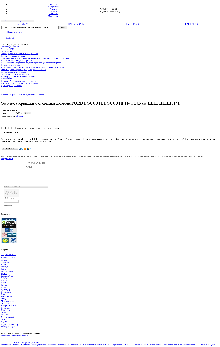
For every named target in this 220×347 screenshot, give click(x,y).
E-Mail (29, 167)
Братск (4, 273)
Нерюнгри (5, 308)
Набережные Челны (9, 305)
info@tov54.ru (7, 159)
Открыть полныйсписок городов (8, 256)
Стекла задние (155, 345)
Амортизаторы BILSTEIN (121, 345)
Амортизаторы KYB (77, 345)
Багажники (6, 345)
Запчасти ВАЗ (7, 51)
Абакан (4, 260)
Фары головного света (172, 345)
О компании (53, 16)
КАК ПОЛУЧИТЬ (193, 24)
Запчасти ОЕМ (7, 49)
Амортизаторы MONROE (98, 345)
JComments (215, 209)
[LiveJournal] (30, 148)
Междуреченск (7, 301)
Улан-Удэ (5, 315)
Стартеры (16, 345)
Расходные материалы (10, 65)
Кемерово (5, 285)
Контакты (53, 14)
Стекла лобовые (141, 345)
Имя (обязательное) (35, 163)
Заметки (53, 9)
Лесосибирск (6, 296)
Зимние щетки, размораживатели (15, 74)
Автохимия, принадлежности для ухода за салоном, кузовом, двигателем (33, 67)
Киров (4, 287)
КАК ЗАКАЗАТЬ (76, 24)
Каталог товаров (8, 95)
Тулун (3, 312)
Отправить (8, 206)
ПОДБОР (10, 38)
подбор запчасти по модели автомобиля (17, 21)
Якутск (4, 321)
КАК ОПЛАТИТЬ (134, 24)
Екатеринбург (7, 276)
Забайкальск (6, 278)
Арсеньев (5, 262)
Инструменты (7, 79)
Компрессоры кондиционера (33, 345)
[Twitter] (22, 148)
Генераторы (62, 345)
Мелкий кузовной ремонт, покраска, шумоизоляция (23, 70)
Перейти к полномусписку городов (9, 325)
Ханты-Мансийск (8, 317)
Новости (53, 11)
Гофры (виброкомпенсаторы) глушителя (18, 81)
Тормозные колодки (206, 345)
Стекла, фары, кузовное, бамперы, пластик (19, 54)
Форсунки (51, 345)
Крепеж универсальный (11, 86)
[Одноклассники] (25, 148)
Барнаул (4, 267)
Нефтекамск (6, 310)
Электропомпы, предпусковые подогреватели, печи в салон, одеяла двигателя (35, 58)
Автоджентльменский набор (13, 72)
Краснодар (5, 289)
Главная (53, 4)
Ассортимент (53, 7)
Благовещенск (7, 271)
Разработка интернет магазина (14, 336)
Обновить (9, 198)
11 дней (19, 116)
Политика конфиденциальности (27, 342)
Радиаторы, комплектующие (13, 56)
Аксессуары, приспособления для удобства (19, 76)
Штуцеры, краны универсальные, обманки (19, 83)
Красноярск (6, 292)
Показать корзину (15, 32)
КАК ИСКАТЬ (22, 24)
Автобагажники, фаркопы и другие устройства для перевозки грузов (31, 63)
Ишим (3, 283)
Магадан (5, 299)
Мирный (5, 303)
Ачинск (4, 264)
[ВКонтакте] (19, 148)
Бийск (3, 269)
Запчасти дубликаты (10, 47)
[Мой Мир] (27, 148)
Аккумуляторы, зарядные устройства (17, 60)
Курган (4, 294)
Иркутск (4, 280)
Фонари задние (189, 345)
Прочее (41, 95)
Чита (3, 319)
